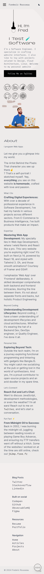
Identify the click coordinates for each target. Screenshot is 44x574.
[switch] (38, 568)
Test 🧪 (21, 39)
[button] (4, 4)
